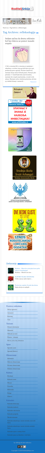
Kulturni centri (11, 379)
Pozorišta (10, 386)
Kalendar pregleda (12, 414)
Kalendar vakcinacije (13, 410)
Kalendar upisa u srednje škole (16, 431)
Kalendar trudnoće (12, 407)
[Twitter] (24, 446)
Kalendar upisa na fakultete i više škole (19, 435)
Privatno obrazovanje (13, 365)
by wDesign (17, 442)
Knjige (9, 393)
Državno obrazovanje (13, 362)
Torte (8, 320)
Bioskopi (10, 376)
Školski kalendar (12, 417)
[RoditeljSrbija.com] (22, 10)
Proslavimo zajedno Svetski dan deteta (26, 285)
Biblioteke (10, 389)
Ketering (10, 316)
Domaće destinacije (13, 327)
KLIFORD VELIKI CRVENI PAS (24, 277)
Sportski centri (11, 348)
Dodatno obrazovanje (13, 369)
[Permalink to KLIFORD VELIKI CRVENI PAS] (11, 281)
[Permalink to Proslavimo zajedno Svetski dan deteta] (11, 290)
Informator (10, 358)
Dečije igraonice (12, 309)
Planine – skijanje (12, 337)
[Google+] (18, 446)
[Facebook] (21, 446)
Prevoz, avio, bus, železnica (15, 340)
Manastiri (10, 330)
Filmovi (9, 396)
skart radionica (26, 442)
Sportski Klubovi (12, 351)
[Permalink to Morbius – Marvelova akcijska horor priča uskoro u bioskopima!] (11, 273)
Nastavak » (33, 82)
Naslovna (5, 28)
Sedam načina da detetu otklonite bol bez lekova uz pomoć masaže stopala (20, 41)
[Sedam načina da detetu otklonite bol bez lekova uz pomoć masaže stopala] (21, 62)
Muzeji (9, 383)
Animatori (10, 313)
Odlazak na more (12, 334)
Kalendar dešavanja (13, 404)
